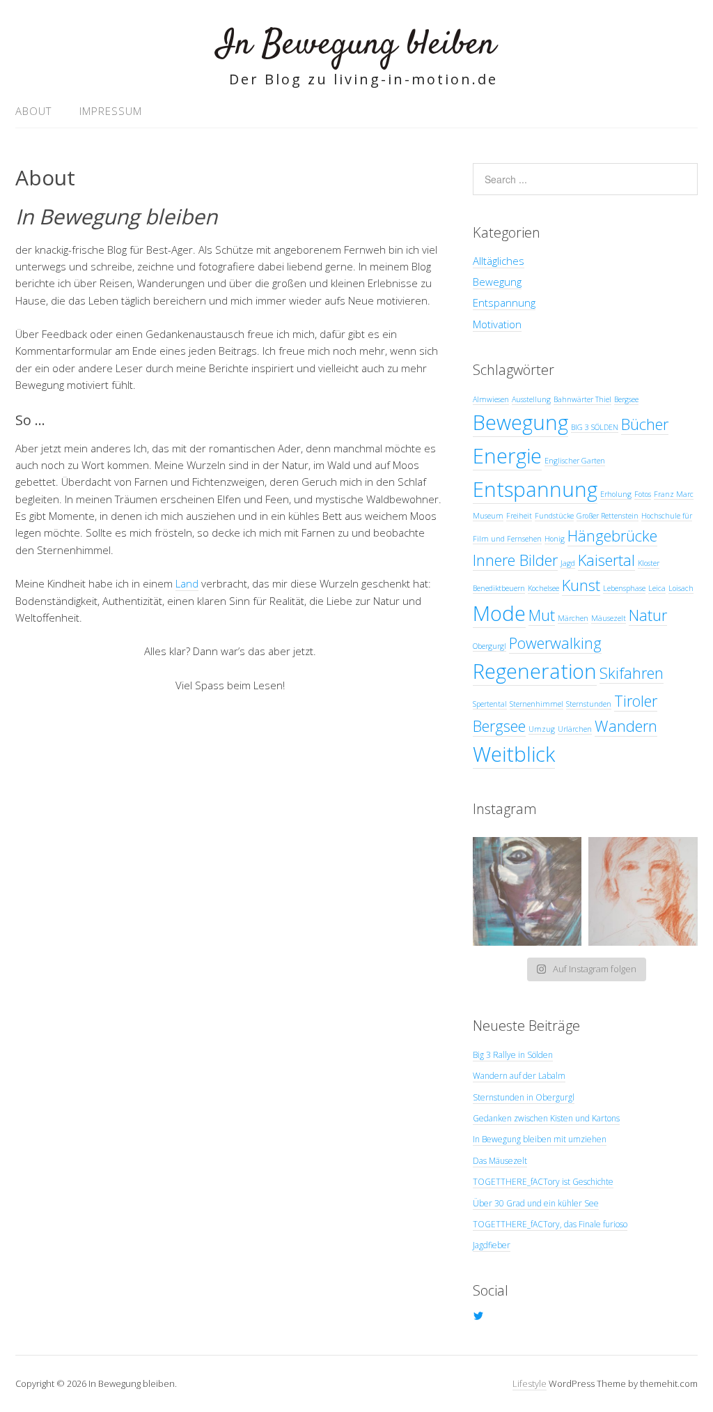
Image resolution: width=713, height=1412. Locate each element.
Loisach (681, 588)
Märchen (573, 618)
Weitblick (514, 754)
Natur (648, 615)
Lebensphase (624, 588)
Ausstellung (531, 399)
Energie (507, 456)
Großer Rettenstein (607, 516)
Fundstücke (554, 516)
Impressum (110, 111)
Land (186, 583)
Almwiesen (491, 399)
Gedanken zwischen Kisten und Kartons (546, 1118)
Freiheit (519, 516)
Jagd (568, 563)
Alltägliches (498, 261)
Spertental (490, 704)
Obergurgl (489, 646)
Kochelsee (543, 588)
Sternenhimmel (536, 704)
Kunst (581, 585)
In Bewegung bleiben (356, 45)
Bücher (644, 424)
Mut (541, 615)
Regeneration (535, 671)
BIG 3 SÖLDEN (594, 427)
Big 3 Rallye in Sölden (513, 1055)
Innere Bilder (515, 560)
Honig (554, 539)
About (33, 111)
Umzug (541, 729)
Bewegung (497, 282)
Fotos (642, 494)
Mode (499, 613)
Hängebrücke (612, 535)
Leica (657, 588)
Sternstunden (588, 704)
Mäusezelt (608, 618)
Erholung (616, 494)
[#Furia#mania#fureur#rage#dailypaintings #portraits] (527, 891)
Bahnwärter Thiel (582, 399)
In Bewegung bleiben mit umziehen (539, 1139)
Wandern (626, 726)
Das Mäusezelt (500, 1161)
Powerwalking (555, 643)
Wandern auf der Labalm (519, 1076)
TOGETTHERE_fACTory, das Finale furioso (550, 1224)
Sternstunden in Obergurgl (523, 1097)
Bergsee (626, 399)
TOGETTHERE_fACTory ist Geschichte (543, 1182)
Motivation (497, 324)
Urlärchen (575, 729)
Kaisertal (606, 560)
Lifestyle (529, 1383)
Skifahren (632, 673)
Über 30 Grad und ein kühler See (536, 1203)
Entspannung (504, 302)
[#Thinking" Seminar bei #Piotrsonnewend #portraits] (643, 891)
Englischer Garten (574, 461)
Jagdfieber (491, 1245)
